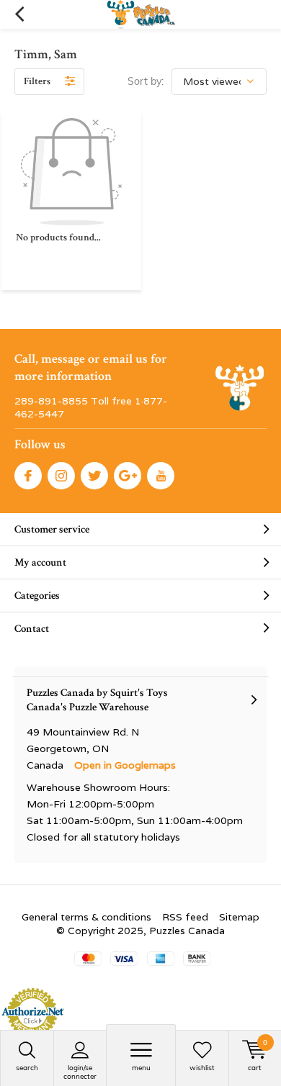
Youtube (160, 475)
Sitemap (239, 916)
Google (127, 475)
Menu (141, 1067)
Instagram (61, 475)
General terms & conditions (86, 916)
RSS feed (185, 916)
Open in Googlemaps (125, 765)
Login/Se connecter (80, 1072)
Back (19, 14)
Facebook (28, 475)
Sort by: (146, 81)
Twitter (94, 475)
